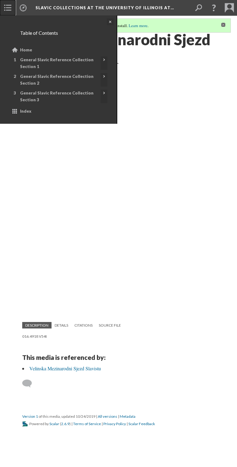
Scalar (54, 423)
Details (61, 325)
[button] (214, 7)
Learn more (138, 25)
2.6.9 (65, 423)
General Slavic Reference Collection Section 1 (57, 63)
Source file (110, 325)
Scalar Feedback (141, 423)
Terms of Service (87, 423)
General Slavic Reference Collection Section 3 (57, 96)
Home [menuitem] (26, 49)
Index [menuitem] (25, 111)
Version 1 (30, 416)
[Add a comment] (29, 384)
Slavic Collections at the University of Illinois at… (104, 7)
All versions (107, 416)
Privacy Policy (114, 423)
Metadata (127, 416)
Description (36, 325)
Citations (83, 325)
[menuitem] (7, 7)
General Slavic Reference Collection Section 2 (57, 80)
